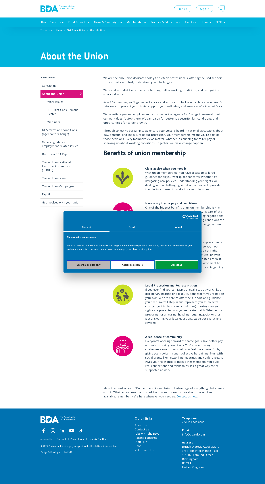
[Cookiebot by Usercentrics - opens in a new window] (184, 217)
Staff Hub (141, 442)
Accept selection (131, 264)
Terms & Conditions (98, 439)
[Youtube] (72, 431)
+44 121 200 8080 (193, 422)
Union (205, 22)
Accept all (176, 264)
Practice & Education (164, 22)
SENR (219, 22)
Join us (182, 9)
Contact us (142, 429)
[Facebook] (43, 431)
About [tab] (178, 227)
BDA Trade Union (76, 30)
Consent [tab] (86, 227)
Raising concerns (146, 437)
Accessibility (46, 439)
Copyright (61, 439)
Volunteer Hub (144, 450)
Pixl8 (69, 452)
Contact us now (187, 396)
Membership (135, 22)
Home (59, 30)
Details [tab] (132, 227)
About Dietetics (50, 22)
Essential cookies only (88, 264)
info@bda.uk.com (193, 434)
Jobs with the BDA (147, 433)
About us (141, 425)
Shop (138, 446)
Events (189, 22)
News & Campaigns (106, 22)
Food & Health (77, 22)
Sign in (204, 9)
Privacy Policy (77, 439)
